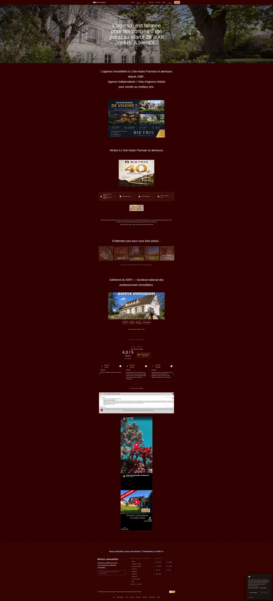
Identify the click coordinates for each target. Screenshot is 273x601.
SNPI (133, 581)
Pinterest (159, 574)
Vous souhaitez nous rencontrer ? (136, 551)
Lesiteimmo (134, 576)
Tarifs (127, 597)
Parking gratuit (152, 597)
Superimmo (134, 568)
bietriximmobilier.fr (136, 579)
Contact (177, 2)
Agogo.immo (135, 573)
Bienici (133, 561)
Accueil (133, 2)
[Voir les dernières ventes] (136, 305)
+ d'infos (169, 3)
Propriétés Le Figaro (136, 566)
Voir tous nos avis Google (137, 388)
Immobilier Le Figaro (136, 564)
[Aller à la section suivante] (136, 59)
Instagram (170, 562)
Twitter (159, 570)
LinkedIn (170, 566)
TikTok (169, 570)
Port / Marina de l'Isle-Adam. (146, 264)
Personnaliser (251, 597)
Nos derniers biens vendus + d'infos (136, 329)
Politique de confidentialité (253, 587)
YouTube (159, 562)
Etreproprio (134, 571)
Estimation (158, 2)
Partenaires (145, 597)
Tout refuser (263, 592)
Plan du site (138, 597)
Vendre (163, 2)
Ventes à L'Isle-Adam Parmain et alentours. (136, 150)
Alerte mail (151, 2)
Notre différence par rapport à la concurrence (109, 572)
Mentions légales (263, 587)
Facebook (160, 566)
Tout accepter (253, 592)
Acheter (138, 3)
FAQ (114, 597)
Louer (144, 3)
